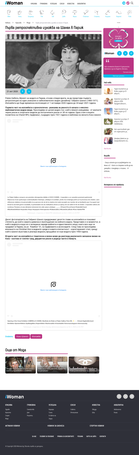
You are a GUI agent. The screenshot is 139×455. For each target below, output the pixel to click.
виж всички (107, 149)
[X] (125, 53)
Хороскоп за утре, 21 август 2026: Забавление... (121, 121)
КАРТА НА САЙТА (91, 436)
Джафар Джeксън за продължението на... (121, 139)
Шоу (93, 413)
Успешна (53, 4)
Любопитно (117, 409)
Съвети (72, 409)
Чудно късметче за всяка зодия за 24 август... (121, 91)
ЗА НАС (34, 436)
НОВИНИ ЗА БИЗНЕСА (56, 425)
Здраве (7, 409)
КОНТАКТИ (103, 436)
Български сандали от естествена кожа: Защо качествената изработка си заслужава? (52, 369)
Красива (34, 4)
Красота (8, 413)
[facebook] (119, 53)
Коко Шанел (22, 336)
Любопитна (81, 4)
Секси (62, 4)
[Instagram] (131, 53)
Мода (6, 419)
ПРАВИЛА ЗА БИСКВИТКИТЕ (65, 436)
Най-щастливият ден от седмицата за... (122, 130)
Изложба (36, 336)
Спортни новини (97, 425)
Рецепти (30, 416)
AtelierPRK (49, 213)
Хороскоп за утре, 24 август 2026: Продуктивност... (121, 101)
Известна (70, 4)
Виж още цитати (118, 76)
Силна (50, 413)
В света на (52, 416)
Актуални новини (12, 425)
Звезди (94, 409)
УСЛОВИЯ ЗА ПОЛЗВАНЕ (47, 436)
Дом (28, 413)
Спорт (7, 416)
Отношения (74, 413)
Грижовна (43, 4)
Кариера (51, 409)
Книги (115, 413)
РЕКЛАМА (80, 436)
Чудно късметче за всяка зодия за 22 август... (121, 111)
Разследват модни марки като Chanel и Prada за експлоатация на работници (84, 370)
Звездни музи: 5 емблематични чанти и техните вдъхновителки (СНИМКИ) (20, 370)
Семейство (30, 409)
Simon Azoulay (46, 327)
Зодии (50, 419)
